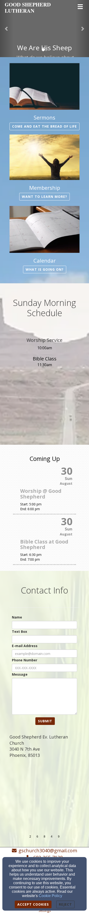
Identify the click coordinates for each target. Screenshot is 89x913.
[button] (6, 28)
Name (17, 617)
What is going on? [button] (45, 269)
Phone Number (24, 660)
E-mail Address (24, 646)
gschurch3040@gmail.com (48, 850)
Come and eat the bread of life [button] (44, 126)
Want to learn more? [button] (44, 196)
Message (20, 674)
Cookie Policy (50, 896)
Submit (45, 721)
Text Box (19, 631)
